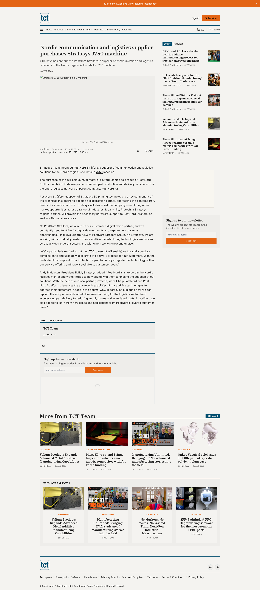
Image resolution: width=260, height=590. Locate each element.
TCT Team (48, 71)
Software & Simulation (98, 449)
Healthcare (184, 449)
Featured (178, 43)
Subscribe (98, 370)
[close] (256, 3)
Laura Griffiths (173, 64)
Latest (167, 43)
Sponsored (45, 449)
